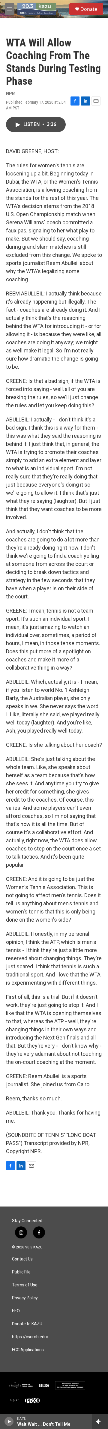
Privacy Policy (25, 1298)
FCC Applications (28, 1350)
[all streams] (100, 1421)
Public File (21, 1272)
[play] (9, 1421)
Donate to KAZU (27, 1324)
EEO (16, 1311)
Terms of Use (25, 1285)
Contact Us (22, 1259)
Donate (88, 9)
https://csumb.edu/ (30, 1337)
